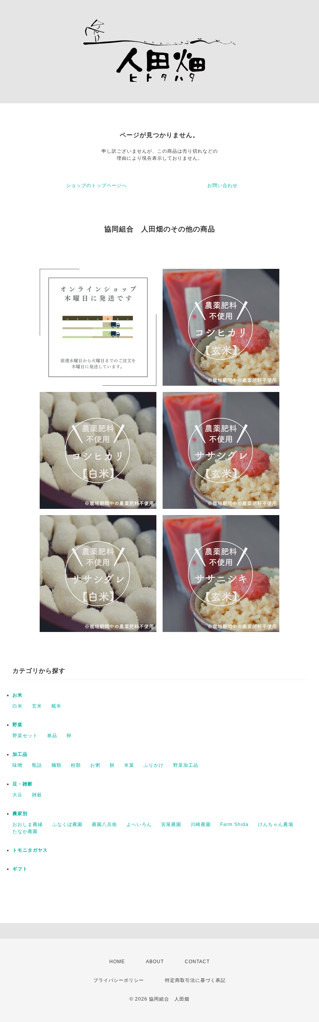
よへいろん (139, 824)
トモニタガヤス (30, 850)
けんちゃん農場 (275, 824)
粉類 (76, 765)
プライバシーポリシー (118, 980)
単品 (52, 735)
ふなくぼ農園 (67, 824)
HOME (117, 961)
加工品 (20, 754)
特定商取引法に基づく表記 (195, 980)
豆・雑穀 (22, 784)
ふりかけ (154, 765)
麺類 (56, 765)
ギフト (20, 869)
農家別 (20, 813)
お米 (17, 695)
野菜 (17, 724)
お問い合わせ (222, 185)
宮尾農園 (171, 824)
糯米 (56, 706)
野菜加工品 (185, 765)
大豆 (17, 795)
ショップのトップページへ (96, 185)
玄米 (37, 706)
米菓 (129, 765)
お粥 (95, 765)
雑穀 (37, 795)
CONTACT (197, 961)
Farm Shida (234, 824)
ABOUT (155, 961)
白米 (17, 706)
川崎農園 (201, 824)
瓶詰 (37, 765)
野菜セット (25, 735)
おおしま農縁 (27, 824)
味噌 (17, 765)
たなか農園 (25, 831)
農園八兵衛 (104, 824)
